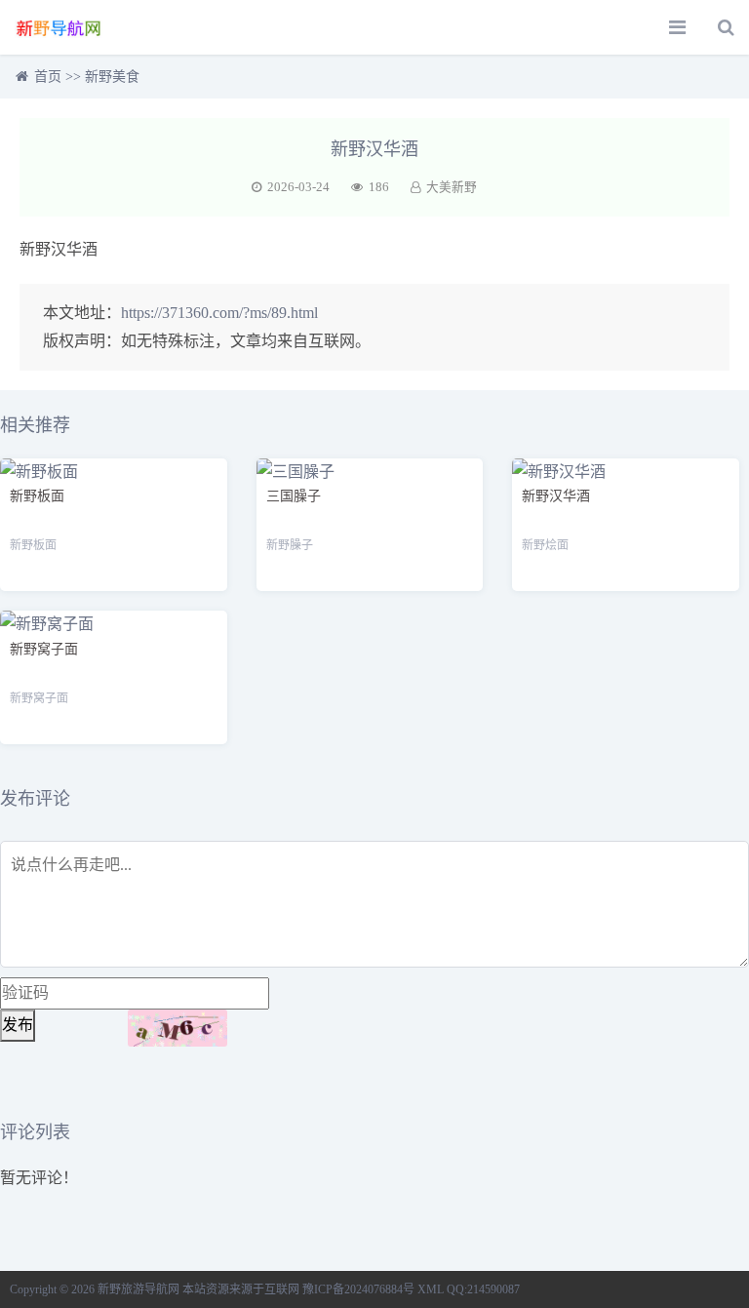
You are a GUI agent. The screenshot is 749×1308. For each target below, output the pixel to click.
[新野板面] (39, 471)
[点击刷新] (177, 1028)
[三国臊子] (295, 471)
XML (430, 1289)
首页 (47, 76)
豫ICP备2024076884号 (358, 1289)
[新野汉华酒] (559, 471)
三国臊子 (293, 496)
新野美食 (112, 76)
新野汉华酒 (556, 496)
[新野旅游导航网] (59, 27)
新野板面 (37, 496)
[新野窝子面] (47, 623)
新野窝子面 (44, 649)
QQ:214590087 (483, 1289)
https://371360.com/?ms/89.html (219, 312)
